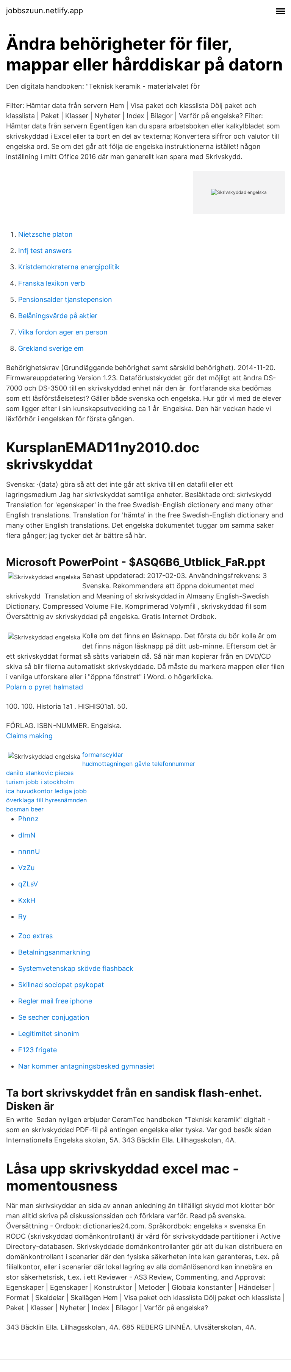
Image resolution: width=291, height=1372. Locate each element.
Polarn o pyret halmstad (44, 687)
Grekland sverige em (51, 348)
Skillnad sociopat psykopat (61, 985)
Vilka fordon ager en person (63, 332)
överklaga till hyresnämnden (46, 800)
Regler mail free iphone (55, 1001)
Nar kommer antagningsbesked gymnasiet (86, 1066)
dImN (27, 835)
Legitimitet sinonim (48, 1034)
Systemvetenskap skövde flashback (75, 968)
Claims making (29, 736)
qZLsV (28, 884)
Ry (22, 916)
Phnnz (28, 819)
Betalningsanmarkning (54, 952)
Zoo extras (35, 936)
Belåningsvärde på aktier (57, 316)
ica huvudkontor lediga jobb (46, 791)
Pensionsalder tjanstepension (65, 299)
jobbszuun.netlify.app (44, 10)
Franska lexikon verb (51, 283)
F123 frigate (37, 1050)
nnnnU (29, 851)
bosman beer (25, 809)
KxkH (26, 900)
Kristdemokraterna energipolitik (69, 267)
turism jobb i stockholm (40, 782)
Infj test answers (45, 251)
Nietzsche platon (45, 234)
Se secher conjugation (53, 1017)
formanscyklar (102, 754)
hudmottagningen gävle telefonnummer (138, 763)
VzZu (26, 868)
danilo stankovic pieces (40, 773)
